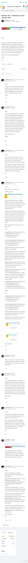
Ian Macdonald (9, 79)
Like (4, 64)
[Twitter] (4, 554)
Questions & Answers (9, 10)
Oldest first (23, 68)
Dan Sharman (9, 20)
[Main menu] (26, 2)
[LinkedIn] (6, 554)
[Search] (20, 2)
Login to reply (9, 73)
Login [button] (23, 2)
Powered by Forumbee (23, 561)
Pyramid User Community (14, 6)
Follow (10, 64)
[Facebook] (2, 554)
